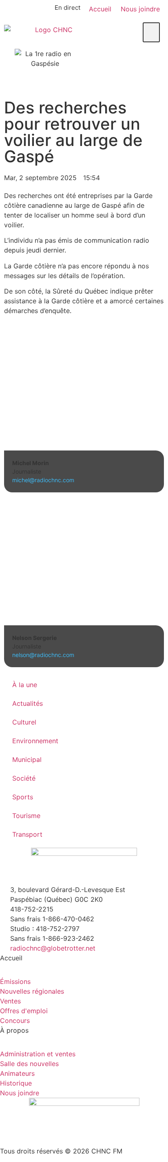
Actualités (27, 703)
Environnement (35, 741)
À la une (24, 685)
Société (23, 778)
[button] (151, 32)
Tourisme (26, 816)
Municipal (27, 759)
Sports (22, 797)
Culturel (24, 722)
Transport (27, 834)
